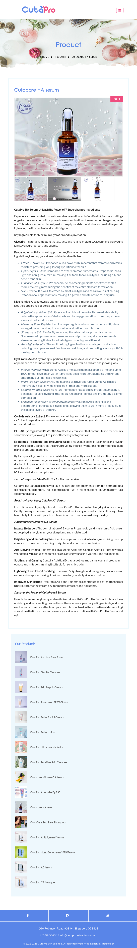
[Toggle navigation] (119, 10)
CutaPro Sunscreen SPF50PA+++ (49, 702)
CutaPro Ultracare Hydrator (46, 747)
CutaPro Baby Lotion (42, 732)
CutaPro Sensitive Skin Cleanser (49, 762)
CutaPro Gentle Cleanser (45, 672)
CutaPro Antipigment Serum (47, 837)
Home (45, 57)
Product (60, 57)
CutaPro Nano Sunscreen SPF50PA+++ (52, 852)
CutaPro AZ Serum (41, 867)
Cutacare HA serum (42, 807)
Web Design (91, 943)
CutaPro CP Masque (42, 882)
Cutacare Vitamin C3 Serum (47, 777)
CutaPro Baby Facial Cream (47, 717)
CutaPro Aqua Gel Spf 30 (45, 792)
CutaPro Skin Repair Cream (46, 687)
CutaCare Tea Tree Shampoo (47, 822)
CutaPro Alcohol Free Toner (46, 657)
